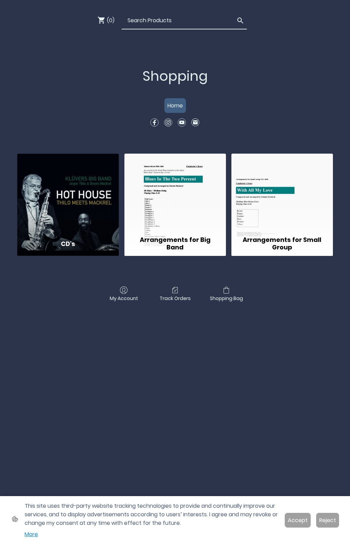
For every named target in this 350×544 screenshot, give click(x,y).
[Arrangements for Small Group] (282, 193)
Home (175, 105)
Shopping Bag (226, 298)
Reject (327, 520)
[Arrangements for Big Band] (175, 193)
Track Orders (175, 298)
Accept (298, 520)
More (31, 534)
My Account (124, 298)
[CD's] (68, 193)
